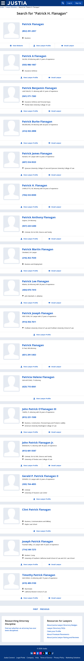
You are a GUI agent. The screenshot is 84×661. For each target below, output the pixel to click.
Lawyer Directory (11, 7)
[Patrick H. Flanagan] (11, 192)
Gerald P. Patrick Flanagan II (40, 476)
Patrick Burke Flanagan (37, 121)
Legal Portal (20, 658)
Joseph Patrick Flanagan (37, 541)
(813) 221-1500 (29, 417)
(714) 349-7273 (29, 549)
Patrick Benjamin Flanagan (39, 88)
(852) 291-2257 (29, 31)
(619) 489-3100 (29, 583)
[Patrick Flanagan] (11, 30)
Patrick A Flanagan (34, 56)
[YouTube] (34, 653)
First (35, 609)
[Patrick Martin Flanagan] (11, 255)
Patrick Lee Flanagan (35, 281)
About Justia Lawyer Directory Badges (62, 625)
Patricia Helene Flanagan (38, 377)
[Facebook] (37, 653)
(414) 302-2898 (29, 131)
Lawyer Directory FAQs (56, 628)
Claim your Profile (54, 631)
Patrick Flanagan (33, 24)
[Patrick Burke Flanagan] (11, 128)
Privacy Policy (59, 658)
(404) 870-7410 (29, 289)
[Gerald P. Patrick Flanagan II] (11, 482)
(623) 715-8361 (29, 386)
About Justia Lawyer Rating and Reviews (63, 637)
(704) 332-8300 (29, 195)
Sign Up (78, 3)
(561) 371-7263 (29, 96)
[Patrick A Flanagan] (11, 62)
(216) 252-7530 (29, 257)
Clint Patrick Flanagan (36, 509)
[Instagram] (40, 653)
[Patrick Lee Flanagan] (11, 287)
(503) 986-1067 (29, 64)
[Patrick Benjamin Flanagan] (11, 94)
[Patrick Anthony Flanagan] (11, 223)
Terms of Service (46, 658)
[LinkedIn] (31, 653)
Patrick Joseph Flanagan (37, 313)
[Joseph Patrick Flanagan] (11, 548)
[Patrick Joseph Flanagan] (11, 319)
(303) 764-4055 (29, 484)
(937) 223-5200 (29, 226)
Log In (70, 3)
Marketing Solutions (73, 658)
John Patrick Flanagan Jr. (38, 442)
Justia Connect (9, 658)
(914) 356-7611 (29, 321)
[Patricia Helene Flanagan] (11, 383)
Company (30, 658)
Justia (2, 7)
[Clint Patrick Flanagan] (11, 516)
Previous (44, 609)
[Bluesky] (46, 653)
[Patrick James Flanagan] (11, 160)
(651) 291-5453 (29, 354)
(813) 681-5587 (29, 450)
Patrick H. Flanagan (34, 185)
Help (37, 658)
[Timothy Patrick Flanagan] (11, 581)
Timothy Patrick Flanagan (38, 575)
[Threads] (43, 653)
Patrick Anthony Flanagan (39, 217)
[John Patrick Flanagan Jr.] (11, 449)
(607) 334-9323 (29, 162)
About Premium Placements (58, 634)
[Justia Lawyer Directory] (17, 3)
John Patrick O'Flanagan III (39, 409)
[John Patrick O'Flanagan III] (11, 415)
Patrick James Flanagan (37, 153)
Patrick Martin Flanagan (37, 249)
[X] (49, 653)
